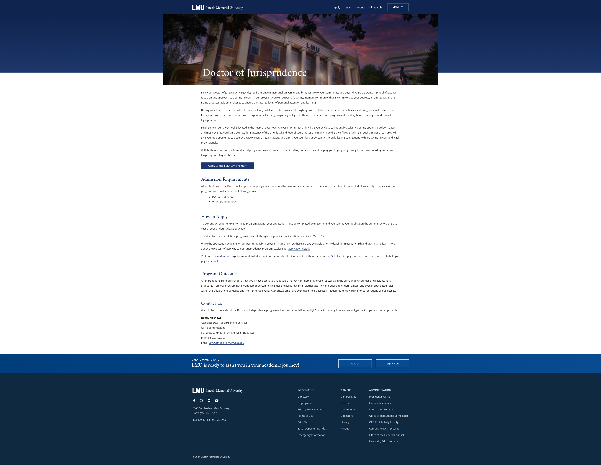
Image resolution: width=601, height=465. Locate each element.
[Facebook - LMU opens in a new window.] (196, 400)
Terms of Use (305, 415)
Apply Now (392, 363)
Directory (303, 396)
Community (348, 409)
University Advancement (383, 441)
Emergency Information (311, 435)
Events (345, 403)
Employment (305, 403)
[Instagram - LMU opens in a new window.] (203, 400)
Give (348, 7)
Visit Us (355, 363)
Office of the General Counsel (386, 435)
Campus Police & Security (384, 428)
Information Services (381, 409)
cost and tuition (221, 256)
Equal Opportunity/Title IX (313, 428)
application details (299, 248)
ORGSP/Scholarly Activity (383, 422)
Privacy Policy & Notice (311, 409)
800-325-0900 (218, 420)
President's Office (379, 396)
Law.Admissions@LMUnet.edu (226, 342)
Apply (337, 7)
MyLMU (360, 7)
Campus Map (348, 396)
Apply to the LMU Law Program (227, 165)
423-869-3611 (200, 420)
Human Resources (380, 403)
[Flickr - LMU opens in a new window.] (210, 400)
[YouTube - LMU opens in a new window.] (218, 400)
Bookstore (347, 415)
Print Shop (304, 422)
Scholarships (339, 256)
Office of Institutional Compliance (388, 415)
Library (345, 422)
